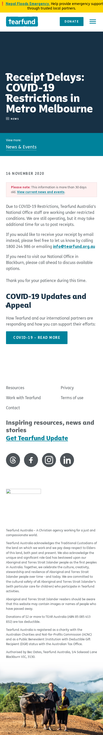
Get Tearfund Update (37, 438)
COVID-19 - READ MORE (36, 338)
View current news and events (40, 192)
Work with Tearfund (23, 397)
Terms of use (72, 397)
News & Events (21, 147)
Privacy (67, 387)
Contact (13, 407)
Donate (71, 21)
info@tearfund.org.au (74, 246)
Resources (15, 387)
